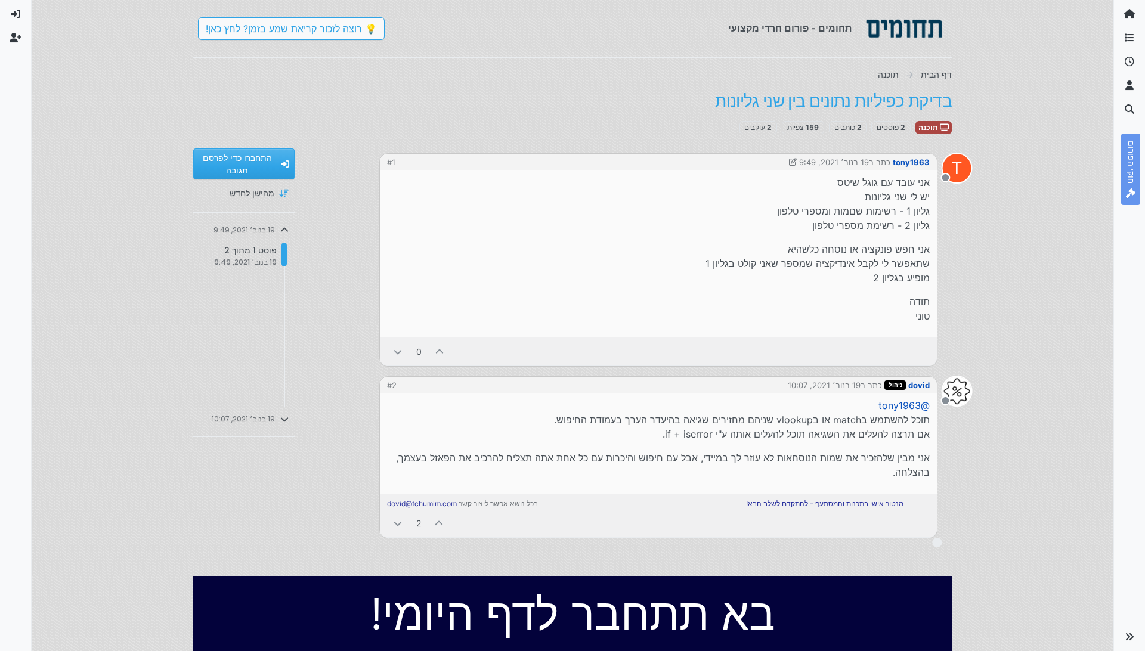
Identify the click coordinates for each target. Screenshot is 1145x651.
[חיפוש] (1129, 109)
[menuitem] (15, 14)
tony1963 (911, 162)
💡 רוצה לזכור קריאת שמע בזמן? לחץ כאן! (291, 29)
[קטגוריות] (1129, 38)
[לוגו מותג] (904, 28)
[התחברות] (15, 14)
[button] (1129, 636)
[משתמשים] (1129, 85)
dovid (919, 385)
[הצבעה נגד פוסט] (398, 351)
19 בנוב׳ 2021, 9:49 (834, 162)
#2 (392, 385)
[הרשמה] (15, 38)
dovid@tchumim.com (422, 503)
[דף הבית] (1129, 14)
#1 (391, 162)
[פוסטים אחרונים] (1129, 62)
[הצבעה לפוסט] (440, 351)
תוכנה (929, 127)
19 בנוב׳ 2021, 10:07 (824, 385)
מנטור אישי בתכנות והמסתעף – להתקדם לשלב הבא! (824, 503)
